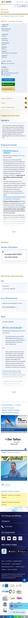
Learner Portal (17, 561)
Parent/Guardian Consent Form (12, 387)
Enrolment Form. (12, 389)
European (5, 12)
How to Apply (8, 79)
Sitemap (3, 569)
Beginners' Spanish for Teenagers (11, 410)
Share (4, 61)
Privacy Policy (20, 566)
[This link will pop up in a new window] (12, 551)
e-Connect (8, 484)
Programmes (7, 16)
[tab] (14, 115)
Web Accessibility (12, 569)
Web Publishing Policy (7, 566)
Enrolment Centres (15, 336)
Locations (8, 561)
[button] (22, 2)
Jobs (2, 561)
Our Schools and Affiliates (11, 516)
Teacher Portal (5, 564)
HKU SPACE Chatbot (19, 612)
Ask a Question (6, 74)
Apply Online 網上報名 (13, 327)
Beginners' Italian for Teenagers (10, 412)
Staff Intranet (16, 564)
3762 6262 (8, 526)
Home (2, 16)
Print (10, 61)
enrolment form (15, 330)
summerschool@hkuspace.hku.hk (11, 73)
